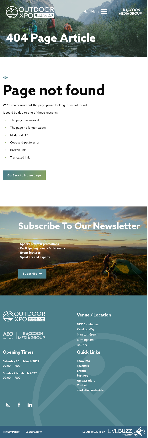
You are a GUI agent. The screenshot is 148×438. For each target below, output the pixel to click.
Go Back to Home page (24, 175)
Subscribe (30, 273)
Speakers (83, 366)
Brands (81, 370)
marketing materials (90, 390)
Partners (82, 375)
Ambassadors (86, 380)
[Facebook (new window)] (19, 405)
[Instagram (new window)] (8, 405)
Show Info (83, 360)
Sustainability (34, 431)
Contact (82, 385)
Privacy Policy (11, 431)
